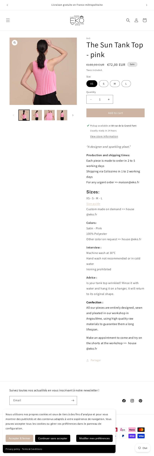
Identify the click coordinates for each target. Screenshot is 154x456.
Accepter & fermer (19, 438)
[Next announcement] (147, 5)
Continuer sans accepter (52, 438)
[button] (8, 20)
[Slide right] (73, 115)
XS (91, 83)
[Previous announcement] (7, 5)
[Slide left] (13, 115)
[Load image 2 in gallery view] (36, 115)
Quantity (91, 92)
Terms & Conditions (32, 449)
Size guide (93, 204)
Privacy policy (13, 449)
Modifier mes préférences (94, 438)
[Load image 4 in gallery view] (62, 115)
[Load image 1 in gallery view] (24, 115)
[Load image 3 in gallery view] (49, 115)
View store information (104, 136)
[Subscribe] (73, 400)
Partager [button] (96, 360)
